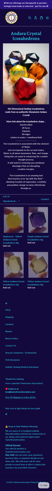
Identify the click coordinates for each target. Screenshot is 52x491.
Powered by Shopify (38, 482)
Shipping (9, 317)
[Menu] (47, 17)
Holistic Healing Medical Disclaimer (22, 367)
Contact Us (10, 345)
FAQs (8, 310)
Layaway (9, 324)
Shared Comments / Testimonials (21, 352)
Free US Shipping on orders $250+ (20, 397)
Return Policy (11, 338)
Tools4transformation (21, 482)
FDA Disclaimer (12, 360)
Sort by (6, 197)
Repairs (8, 331)
